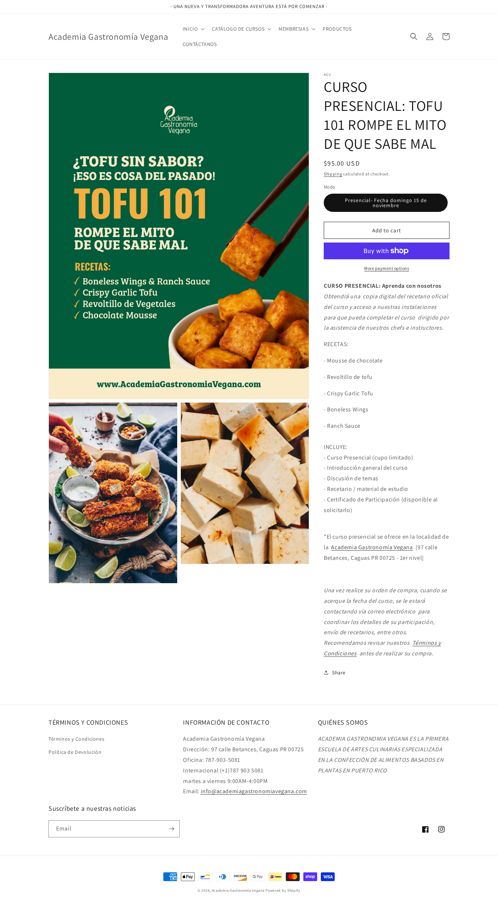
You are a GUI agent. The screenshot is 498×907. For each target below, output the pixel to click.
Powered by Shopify (282, 890)
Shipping (333, 174)
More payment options (386, 268)
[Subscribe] (171, 828)
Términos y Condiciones (76, 739)
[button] (193, 28)
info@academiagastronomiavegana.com (254, 791)
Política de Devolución (74, 752)
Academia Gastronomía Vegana (238, 890)
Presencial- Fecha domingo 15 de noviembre (386, 203)
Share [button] (339, 672)
